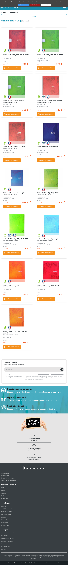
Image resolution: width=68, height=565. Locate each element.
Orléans (3, 490)
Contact (4, 549)
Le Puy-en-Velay (6, 496)
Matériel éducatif (6, 512)
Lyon (2, 488)
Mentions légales (51, 563)
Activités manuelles (7, 509)
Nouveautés (5, 525)
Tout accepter (24, 5)
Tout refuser (35, 5)
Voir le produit (17, 45)
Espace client (5, 547)
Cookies (60, 563)
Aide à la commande (7, 538)
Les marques (5, 536)
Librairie (3, 517)
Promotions (4, 523)
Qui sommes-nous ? (7, 533)
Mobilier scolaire (6, 514)
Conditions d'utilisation (43, 374)
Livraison (4, 544)
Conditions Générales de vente (14, 563)
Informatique (5, 520)
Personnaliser (46, 5)
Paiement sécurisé (7, 541)
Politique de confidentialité (57, 374)
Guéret (3, 493)
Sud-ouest (4, 499)
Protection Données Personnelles (34, 563)
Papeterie (4, 506)
